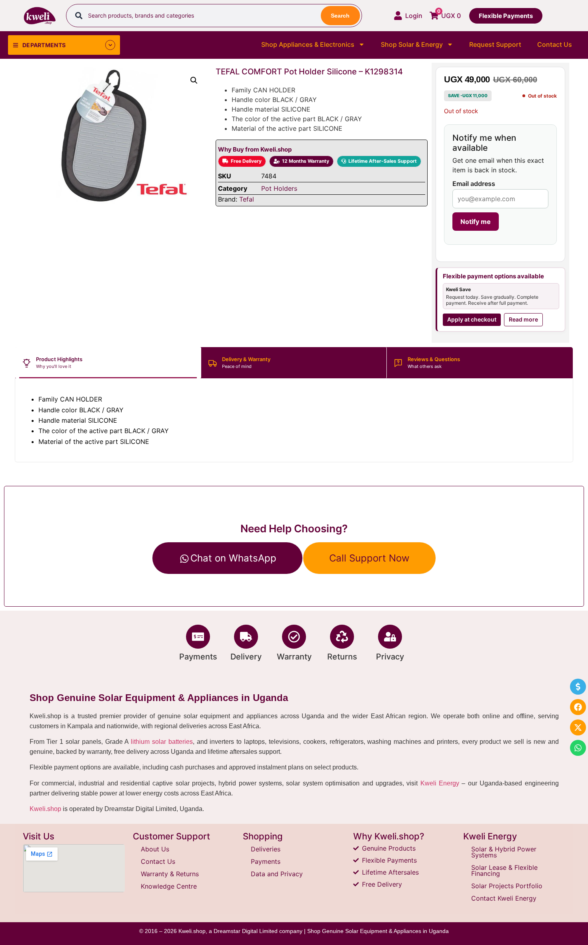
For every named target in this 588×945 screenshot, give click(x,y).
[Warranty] (294, 637)
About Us (155, 849)
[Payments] (198, 637)
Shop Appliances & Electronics (307, 44)
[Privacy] (390, 637)
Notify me (475, 222)
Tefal (246, 199)
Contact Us (554, 44)
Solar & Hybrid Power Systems (503, 852)
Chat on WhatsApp (233, 558)
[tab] (108, 362)
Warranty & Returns (170, 874)
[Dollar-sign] (578, 687)
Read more (523, 319)
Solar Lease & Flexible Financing (504, 870)
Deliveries (265, 849)
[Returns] (342, 637)
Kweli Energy (439, 783)
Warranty (294, 656)
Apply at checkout (471, 319)
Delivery (246, 656)
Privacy (390, 656)
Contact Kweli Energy (503, 898)
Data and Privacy (277, 874)
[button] (194, 80)
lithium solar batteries (162, 741)
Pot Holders (279, 188)
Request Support (495, 44)
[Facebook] (578, 707)
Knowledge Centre (169, 886)
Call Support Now (369, 558)
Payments (198, 656)
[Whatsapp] (578, 748)
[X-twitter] (578, 727)
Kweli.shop (45, 808)
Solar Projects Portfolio (506, 886)
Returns (342, 656)
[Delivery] (246, 637)
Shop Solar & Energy (412, 44)
